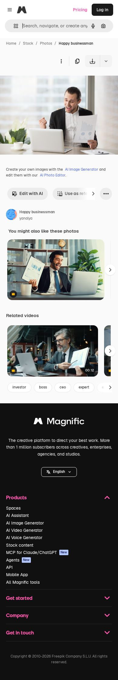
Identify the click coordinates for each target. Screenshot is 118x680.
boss (43, 387)
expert (84, 387)
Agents (18, 560)
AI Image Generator (81, 169)
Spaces (13, 508)
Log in (102, 9)
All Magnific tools (23, 582)
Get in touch (20, 632)
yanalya (25, 218)
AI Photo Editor (52, 175)
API (9, 567)
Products (16, 497)
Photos (46, 43)
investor (19, 387)
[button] (59, 472)
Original (38, 81)
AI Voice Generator (24, 537)
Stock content (19, 545)
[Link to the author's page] (11, 215)
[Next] (93, 194)
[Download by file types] (106, 61)
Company (17, 615)
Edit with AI (31, 193)
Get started (19, 598)
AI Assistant (17, 515)
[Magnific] (59, 422)
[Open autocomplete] (13, 26)
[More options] (61, 61)
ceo (63, 387)
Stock (28, 43)
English (59, 471)
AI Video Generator (24, 530)
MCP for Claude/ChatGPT (36, 552)
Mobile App (17, 574)
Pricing (80, 9)
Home (11, 43)
